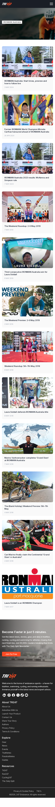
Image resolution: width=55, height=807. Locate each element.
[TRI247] (7, 4)
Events (5, 749)
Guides (5, 760)
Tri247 (4, 770)
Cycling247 (7, 777)
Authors (5, 724)
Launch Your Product (11, 713)
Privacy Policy (8, 728)
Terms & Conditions (10, 731)
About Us (6, 706)
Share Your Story (9, 721)
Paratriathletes (8, 756)
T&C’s (38, 791)
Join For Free (11, 654)
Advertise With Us (10, 710)
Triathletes (6, 753)
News (4, 745)
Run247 (5, 774)
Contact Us (7, 717)
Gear (4, 742)
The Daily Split (8, 781)
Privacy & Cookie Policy (24, 791)
